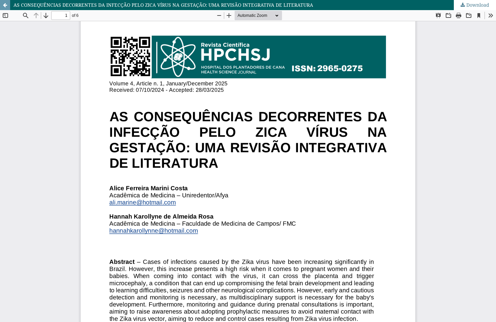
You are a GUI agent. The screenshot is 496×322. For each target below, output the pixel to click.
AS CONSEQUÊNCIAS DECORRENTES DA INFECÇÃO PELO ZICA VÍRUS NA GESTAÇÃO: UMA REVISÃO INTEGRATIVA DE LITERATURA (163, 5)
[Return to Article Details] (5, 5)
